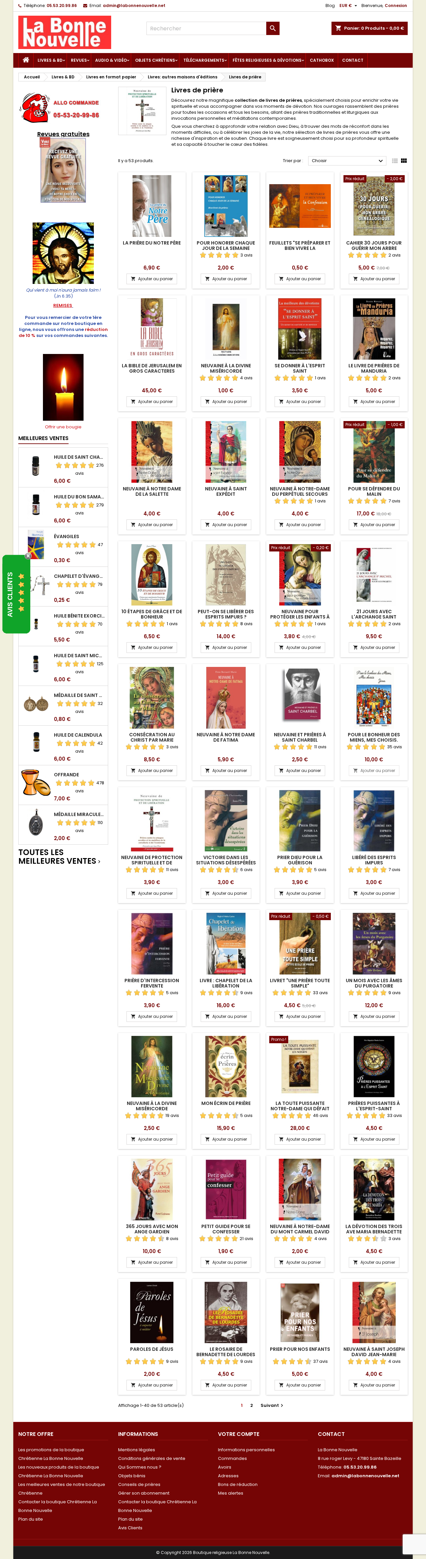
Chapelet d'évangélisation (79, 576)
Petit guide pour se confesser (225, 1229)
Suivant (273, 1405)
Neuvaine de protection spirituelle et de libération (151, 862)
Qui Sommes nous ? (139, 1467)
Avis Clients (130, 1528)
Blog (330, 5)
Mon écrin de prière (226, 1103)
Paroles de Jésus (151, 1349)
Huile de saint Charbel (79, 457)
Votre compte (238, 1434)
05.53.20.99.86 (62, 5)
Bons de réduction (238, 1484)
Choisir (348, 161)
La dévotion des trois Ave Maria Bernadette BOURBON (373, 1231)
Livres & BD (50, 60)
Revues (79, 60)
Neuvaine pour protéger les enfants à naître (300, 617)
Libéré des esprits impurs (374, 860)
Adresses (228, 1476)
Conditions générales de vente (151, 1458)
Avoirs (224, 1467)
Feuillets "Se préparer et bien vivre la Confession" (299, 248)
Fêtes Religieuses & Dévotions (267, 60)
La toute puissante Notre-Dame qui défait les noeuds (300, 1108)
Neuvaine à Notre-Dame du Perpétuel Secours (300, 491)
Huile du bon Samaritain (79, 496)
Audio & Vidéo (111, 60)
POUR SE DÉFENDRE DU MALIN (374, 491)
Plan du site (30, 1519)
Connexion (396, 5)
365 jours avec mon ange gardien (152, 1229)
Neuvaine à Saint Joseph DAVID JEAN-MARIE (374, 1352)
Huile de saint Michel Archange (79, 655)
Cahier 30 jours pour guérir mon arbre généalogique (374, 248)
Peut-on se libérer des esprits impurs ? (226, 614)
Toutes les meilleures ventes (60, 857)
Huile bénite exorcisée (79, 616)
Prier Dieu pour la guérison (299, 860)
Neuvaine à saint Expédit (226, 491)
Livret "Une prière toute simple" (300, 983)
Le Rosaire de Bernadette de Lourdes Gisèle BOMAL (225, 1354)
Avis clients (10, 594)
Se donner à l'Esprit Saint (300, 368)
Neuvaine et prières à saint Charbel (300, 737)
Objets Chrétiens (155, 60)
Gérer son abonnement (143, 1493)
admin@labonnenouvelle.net (134, 5)
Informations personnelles (246, 1450)
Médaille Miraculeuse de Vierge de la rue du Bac (79, 814)
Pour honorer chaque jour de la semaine (226, 246)
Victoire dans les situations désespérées (226, 860)
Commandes (232, 1458)
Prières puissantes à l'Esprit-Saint (374, 1106)
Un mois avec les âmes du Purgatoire (374, 983)
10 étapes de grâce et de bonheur (151, 614)
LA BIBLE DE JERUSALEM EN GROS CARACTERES (152, 368)
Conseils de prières (139, 1484)
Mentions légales (136, 1450)
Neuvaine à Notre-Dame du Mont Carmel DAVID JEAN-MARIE (300, 1231)
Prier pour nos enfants (300, 1349)
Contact (352, 60)
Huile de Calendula (78, 735)
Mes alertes (230, 1493)
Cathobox (322, 60)
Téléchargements (203, 60)
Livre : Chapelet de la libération (226, 983)
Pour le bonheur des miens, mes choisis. (374, 737)
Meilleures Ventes (43, 438)
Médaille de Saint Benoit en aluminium (79, 695)
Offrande (66, 774)
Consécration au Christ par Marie (152, 737)
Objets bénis (131, 1476)
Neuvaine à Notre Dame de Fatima (226, 737)
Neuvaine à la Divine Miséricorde (226, 368)
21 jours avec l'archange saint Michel (373, 617)
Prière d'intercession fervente (151, 983)
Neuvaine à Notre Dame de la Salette (152, 491)
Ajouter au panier (152, 279)
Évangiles (66, 536)
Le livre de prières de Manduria (373, 368)
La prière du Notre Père (152, 243)
